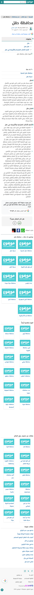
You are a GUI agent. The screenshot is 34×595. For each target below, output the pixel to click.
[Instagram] (25, 571)
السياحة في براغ (28, 558)
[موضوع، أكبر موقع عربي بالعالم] (30, 2)
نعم (19, 223)
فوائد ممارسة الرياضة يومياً (25, 534)
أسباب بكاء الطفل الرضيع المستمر (23, 537)
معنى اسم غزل (29, 561)
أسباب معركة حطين (27, 551)
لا (14, 223)
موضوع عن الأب (28, 541)
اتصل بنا (31, 575)
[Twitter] (28, 571)
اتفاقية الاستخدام (28, 578)
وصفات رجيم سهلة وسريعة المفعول (22, 547)
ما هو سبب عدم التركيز (26, 530)
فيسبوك (18, 230)
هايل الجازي (14, 28)
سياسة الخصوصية (17, 578)
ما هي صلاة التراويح (27, 544)
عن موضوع (19, 575)
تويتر (14, 230)
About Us (30, 582)
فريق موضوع (18, 582)
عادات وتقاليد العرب (27, 554)
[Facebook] (32, 571)
